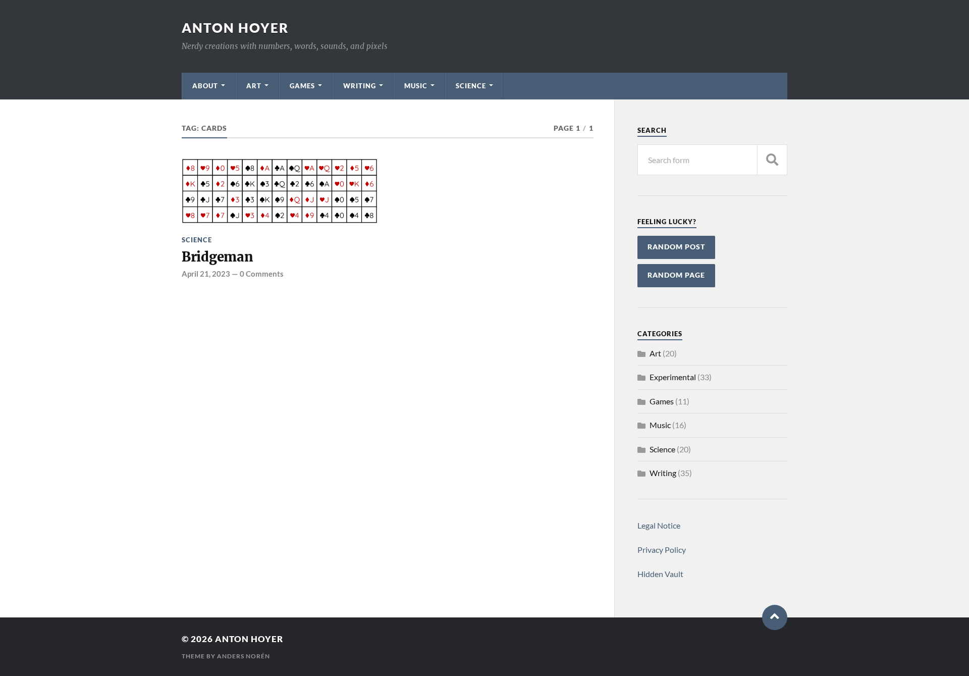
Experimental (673, 377)
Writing (359, 86)
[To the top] (774, 617)
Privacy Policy (661, 549)
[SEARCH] (772, 159)
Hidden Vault (660, 574)
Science (471, 86)
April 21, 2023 (206, 273)
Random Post (676, 247)
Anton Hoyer (235, 27)
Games (302, 86)
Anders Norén (243, 656)
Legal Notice (658, 525)
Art (253, 86)
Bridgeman (217, 257)
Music (415, 86)
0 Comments (262, 273)
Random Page (676, 275)
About (205, 86)
